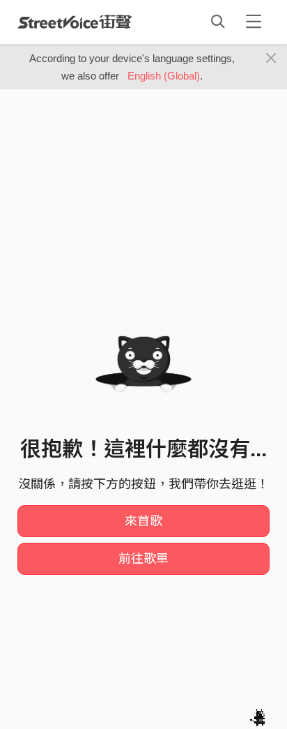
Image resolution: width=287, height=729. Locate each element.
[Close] (271, 58)
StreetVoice (74, 22)
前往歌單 (143, 559)
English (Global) (163, 76)
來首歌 (143, 521)
